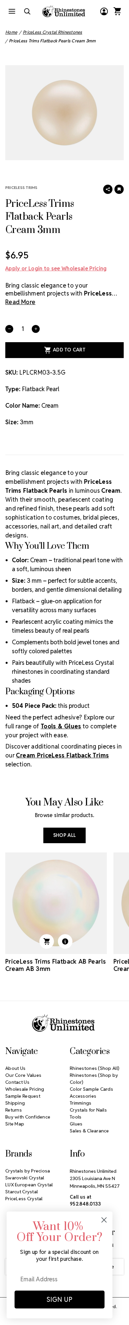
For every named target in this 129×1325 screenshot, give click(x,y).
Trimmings (81, 1103)
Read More (20, 302)
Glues (76, 1124)
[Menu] (12, 11)
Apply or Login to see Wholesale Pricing (56, 268)
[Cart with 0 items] (117, 11)
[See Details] (65, 941)
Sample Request (22, 1096)
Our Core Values (23, 1075)
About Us (15, 1068)
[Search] (27, 11)
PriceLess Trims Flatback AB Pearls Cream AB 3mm (55, 965)
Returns (13, 1110)
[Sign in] (103, 11)
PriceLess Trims (21, 187)
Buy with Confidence (27, 1117)
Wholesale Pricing (24, 1089)
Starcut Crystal (21, 1192)
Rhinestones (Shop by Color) (94, 1078)
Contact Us (17, 1082)
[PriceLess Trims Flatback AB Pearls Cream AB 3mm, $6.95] (56, 903)
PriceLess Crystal (24, 1199)
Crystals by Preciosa (27, 1171)
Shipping (15, 1103)
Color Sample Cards (91, 1089)
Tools (75, 1117)
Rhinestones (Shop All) (94, 1068)
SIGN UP (59, 1299)
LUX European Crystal (29, 1185)
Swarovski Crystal (24, 1178)
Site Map (14, 1124)
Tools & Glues (61, 726)
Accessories (83, 1096)
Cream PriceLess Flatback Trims (62, 755)
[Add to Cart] (46, 941)
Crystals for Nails (88, 1110)
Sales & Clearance (89, 1131)
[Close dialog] (104, 1220)
